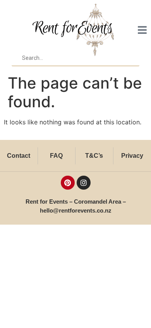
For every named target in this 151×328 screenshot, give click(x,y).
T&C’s (94, 155)
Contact (18, 155)
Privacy (132, 155)
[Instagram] (84, 183)
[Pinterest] (68, 183)
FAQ (56, 155)
